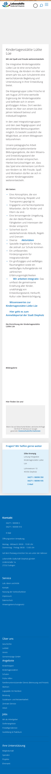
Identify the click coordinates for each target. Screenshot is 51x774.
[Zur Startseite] (13, 5)
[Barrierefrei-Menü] (35, 6)
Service (6, 578)
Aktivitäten (28, 240)
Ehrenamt (6, 763)
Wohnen (5, 687)
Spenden (6, 755)
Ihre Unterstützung (13, 745)
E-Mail (30, 484)
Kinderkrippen (8, 666)
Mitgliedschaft (8, 751)
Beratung (6, 695)
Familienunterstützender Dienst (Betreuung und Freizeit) (25, 682)
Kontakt (5, 587)
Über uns (7, 638)
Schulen (5, 674)
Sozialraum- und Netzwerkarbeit (15, 699)
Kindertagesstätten (10, 670)
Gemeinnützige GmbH (11, 657)
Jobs (4, 714)
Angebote (8, 660)
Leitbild (5, 648)
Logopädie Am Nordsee (11, 691)
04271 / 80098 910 (14, 527)
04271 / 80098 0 (13, 523)
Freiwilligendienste (9, 728)
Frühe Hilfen (7, 678)
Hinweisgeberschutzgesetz (13, 604)
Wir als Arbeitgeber (10, 719)
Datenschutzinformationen (29, 431)
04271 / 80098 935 (35, 480)
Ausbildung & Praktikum (12, 732)
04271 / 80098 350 (35, 477)
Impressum (7, 596)
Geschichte (7, 644)
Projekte (5, 759)
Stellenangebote (9, 723)
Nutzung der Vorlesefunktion (14, 592)
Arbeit (4, 708)
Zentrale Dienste (9, 704)
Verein (5, 652)
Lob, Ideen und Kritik (10, 583)
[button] (46, 5)
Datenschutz (7, 600)
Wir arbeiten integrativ (26, 278)
